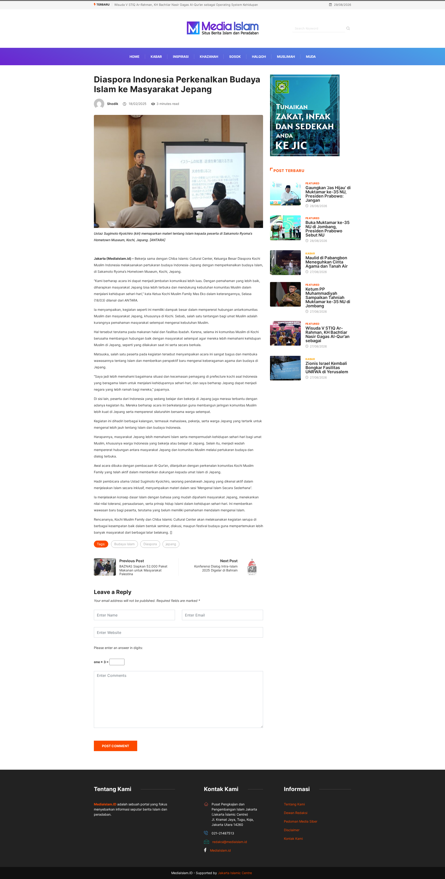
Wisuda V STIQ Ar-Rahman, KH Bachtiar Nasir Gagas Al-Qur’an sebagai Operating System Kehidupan (186, 4)
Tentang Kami (294, 804)
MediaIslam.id (220, 850)
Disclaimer (291, 830)
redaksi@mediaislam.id (229, 842)
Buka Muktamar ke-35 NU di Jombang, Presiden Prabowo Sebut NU (327, 228)
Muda (311, 56)
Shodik (112, 104)
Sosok (235, 56)
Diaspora (150, 544)
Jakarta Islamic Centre (235, 873)
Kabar (156, 56)
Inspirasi (181, 56)
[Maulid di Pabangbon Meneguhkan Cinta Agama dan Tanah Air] (285, 262)
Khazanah (209, 56)
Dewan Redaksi (295, 813)
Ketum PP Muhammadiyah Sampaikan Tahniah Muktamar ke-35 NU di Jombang (327, 297)
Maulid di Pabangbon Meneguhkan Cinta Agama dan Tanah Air (326, 262)
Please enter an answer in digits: (118, 648)
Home (135, 56)
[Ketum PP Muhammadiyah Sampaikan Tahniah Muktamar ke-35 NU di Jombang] (285, 294)
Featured (312, 183)
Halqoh (259, 56)
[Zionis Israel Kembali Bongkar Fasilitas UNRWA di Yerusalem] (285, 368)
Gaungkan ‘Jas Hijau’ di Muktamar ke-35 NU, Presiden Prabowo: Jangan (328, 194)
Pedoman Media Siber (300, 821)
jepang (171, 544)
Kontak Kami (293, 838)
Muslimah (286, 56)
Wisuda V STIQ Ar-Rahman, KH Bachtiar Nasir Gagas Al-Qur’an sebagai (327, 334)
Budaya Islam (124, 544)
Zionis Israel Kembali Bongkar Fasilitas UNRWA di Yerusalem (326, 367)
